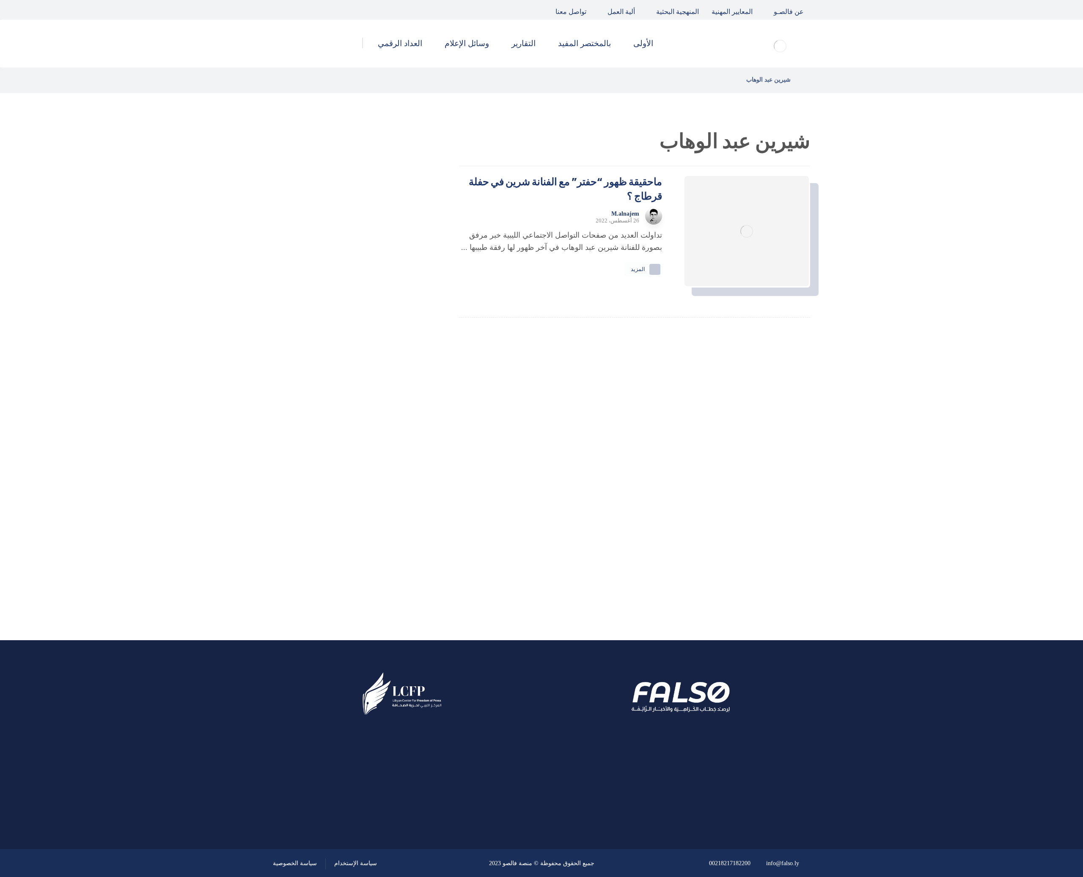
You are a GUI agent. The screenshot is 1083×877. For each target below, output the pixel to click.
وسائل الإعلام (385, 537)
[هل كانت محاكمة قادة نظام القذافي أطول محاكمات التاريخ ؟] (408, 273)
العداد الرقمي (385, 560)
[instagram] (282, 9)
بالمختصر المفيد (382, 492)
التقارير (395, 514)
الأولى (397, 469)
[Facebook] (321, 9)
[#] (426, 804)
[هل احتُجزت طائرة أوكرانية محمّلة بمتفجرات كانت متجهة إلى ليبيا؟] (408, 358)
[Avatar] (653, 216)
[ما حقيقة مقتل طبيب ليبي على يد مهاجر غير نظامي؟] (408, 315)
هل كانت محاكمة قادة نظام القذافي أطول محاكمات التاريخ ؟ (335, 272)
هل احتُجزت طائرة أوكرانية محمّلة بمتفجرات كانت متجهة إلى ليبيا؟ (337, 358)
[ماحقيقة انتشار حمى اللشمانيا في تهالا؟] (408, 230)
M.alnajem (625, 214)
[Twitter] (302, 9)
